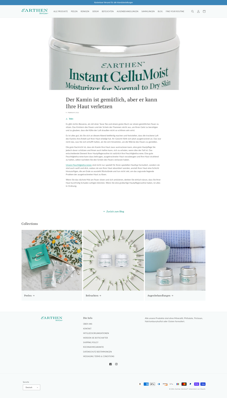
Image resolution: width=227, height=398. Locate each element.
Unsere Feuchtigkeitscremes (79, 165)
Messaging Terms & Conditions (98, 356)
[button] (192, 11)
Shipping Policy (90, 342)
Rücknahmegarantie (93, 347)
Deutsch (29, 387)
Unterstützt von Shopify (197, 389)
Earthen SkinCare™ (181, 389)
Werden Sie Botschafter (95, 338)
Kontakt (87, 328)
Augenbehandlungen (159, 295)
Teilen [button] (71, 119)
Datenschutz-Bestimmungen (97, 352)
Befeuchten (92, 295)
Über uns (87, 324)
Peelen (28, 295)
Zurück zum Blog (115, 211)
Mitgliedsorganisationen (96, 333)
